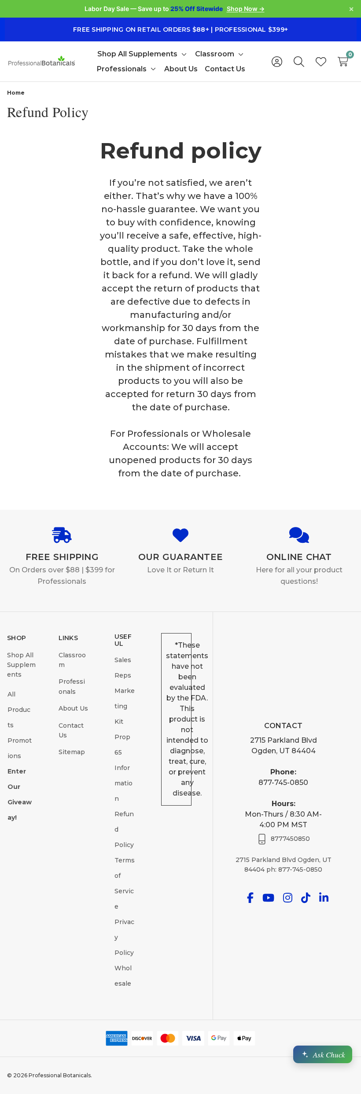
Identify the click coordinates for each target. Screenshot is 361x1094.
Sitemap (72, 752)
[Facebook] (250, 897)
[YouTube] (268, 897)
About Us (73, 708)
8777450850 (290, 839)
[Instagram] (287, 897)
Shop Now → (246, 8)
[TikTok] (305, 897)
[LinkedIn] (323, 897)
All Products (18, 709)
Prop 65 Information (123, 768)
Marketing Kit (124, 706)
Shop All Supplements (21, 665)
